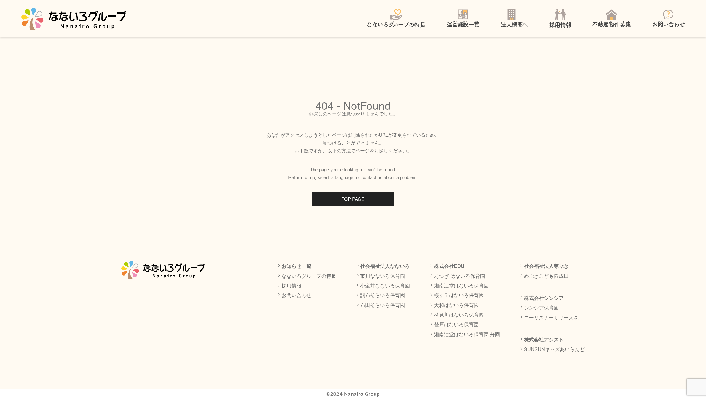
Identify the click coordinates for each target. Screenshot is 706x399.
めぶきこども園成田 (546, 275)
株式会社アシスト (544, 339)
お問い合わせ (668, 24)
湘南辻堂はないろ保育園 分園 (467, 334)
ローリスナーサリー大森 (551, 317)
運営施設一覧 (463, 24)
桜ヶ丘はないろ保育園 (459, 295)
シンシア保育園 (541, 307)
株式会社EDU (449, 265)
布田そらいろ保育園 (382, 304)
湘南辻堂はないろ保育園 (461, 285)
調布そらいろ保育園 (382, 295)
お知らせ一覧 (296, 265)
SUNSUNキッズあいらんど (554, 349)
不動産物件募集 (611, 24)
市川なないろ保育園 (382, 275)
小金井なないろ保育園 (385, 285)
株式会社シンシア (544, 297)
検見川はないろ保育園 (459, 314)
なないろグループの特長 (395, 24)
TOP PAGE (353, 199)
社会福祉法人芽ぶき (546, 265)
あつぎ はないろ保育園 (459, 275)
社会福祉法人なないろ (385, 265)
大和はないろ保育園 (456, 304)
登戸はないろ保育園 (456, 324)
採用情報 (560, 25)
